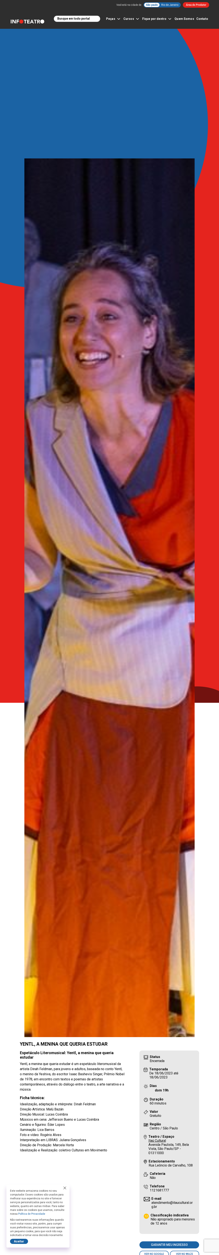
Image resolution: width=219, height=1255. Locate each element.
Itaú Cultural (157, 1141)
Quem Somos (184, 18)
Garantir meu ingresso (169, 1244)
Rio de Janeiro (169, 4)
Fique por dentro (154, 18)
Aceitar (19, 1241)
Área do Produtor (196, 4)
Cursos (128, 18)
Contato (202, 18)
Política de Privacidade (31, 1213)
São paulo (152, 4)
